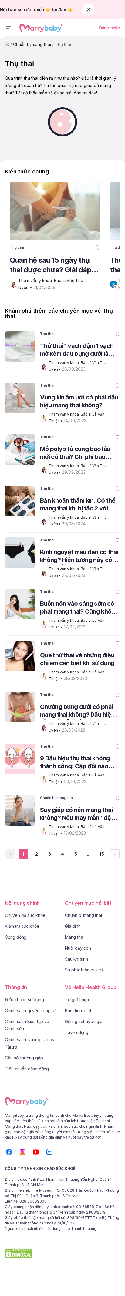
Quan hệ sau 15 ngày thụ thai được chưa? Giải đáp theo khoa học (50, 265)
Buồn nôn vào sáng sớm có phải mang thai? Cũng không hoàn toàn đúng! (79, 608)
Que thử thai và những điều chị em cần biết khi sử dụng (77, 659)
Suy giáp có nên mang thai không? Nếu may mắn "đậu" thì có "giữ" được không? (78, 814)
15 (102, 854)
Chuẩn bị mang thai (32, 44)
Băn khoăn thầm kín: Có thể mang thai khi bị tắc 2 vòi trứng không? (77, 505)
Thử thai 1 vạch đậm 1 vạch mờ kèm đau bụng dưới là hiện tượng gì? (76, 350)
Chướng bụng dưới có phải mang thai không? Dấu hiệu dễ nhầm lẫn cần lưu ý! (77, 711)
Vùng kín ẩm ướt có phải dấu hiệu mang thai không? (79, 401)
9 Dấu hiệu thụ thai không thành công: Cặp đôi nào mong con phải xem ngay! (75, 763)
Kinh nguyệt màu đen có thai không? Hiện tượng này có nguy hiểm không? (79, 556)
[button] (8, 28)
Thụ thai (63, 44)
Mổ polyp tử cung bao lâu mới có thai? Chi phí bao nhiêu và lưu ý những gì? (75, 453)
